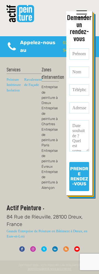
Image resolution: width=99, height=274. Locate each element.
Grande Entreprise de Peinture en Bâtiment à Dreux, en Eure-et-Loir (47, 233)
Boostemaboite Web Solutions (49, 269)
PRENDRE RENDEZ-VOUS (79, 176)
